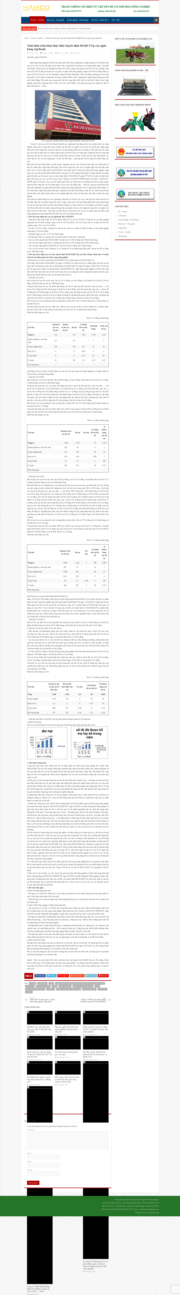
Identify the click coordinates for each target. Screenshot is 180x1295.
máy (54, 986)
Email (30, 1162)
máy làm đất (65, 986)
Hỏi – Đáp (116, 20)
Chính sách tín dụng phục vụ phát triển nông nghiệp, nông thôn (42, 1000)
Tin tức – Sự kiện (37, 20)
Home (26, 38)
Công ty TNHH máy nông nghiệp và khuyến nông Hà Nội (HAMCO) (93, 1000)
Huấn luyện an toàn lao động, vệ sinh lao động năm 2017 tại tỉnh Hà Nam (39, 1054)
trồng (29, 992)
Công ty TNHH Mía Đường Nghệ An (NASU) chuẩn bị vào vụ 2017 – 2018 (38, 1288)
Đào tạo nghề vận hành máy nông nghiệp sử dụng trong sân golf (66, 1029)
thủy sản (102, 989)
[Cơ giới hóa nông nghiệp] (37, 7)
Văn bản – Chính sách (99, 20)
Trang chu (26, 19)
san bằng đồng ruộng (35, 989)
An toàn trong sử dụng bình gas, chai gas (52, 28)
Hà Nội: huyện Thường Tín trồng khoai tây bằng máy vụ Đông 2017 (95, 1054)
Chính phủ (122, 216)
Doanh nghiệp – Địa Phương (77, 20)
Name (29, 1153)
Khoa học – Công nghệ (55, 20)
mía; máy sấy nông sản (83, 986)
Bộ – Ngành (123, 212)
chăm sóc (43, 983)
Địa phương (123, 236)
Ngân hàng (122, 228)
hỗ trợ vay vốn (43, 986)
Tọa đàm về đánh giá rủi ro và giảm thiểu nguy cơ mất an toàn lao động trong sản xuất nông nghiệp (95, 1265)
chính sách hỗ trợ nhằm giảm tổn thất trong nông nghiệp (80, 983)
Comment (31, 1130)
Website (30, 1170)
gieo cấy (30, 986)
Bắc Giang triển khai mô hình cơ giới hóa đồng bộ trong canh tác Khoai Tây (67, 1079)
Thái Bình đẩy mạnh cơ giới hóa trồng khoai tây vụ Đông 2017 (39, 1079)
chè (51, 983)
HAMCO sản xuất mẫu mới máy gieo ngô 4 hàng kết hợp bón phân (39, 1029)
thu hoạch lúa (90, 989)
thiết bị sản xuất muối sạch (68, 989)
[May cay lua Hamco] (107, 8)
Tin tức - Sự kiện (37, 38)
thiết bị (51, 989)
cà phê (32, 983)
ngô (97, 986)
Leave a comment (63, 53)
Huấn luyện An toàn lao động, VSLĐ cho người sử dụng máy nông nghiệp (95, 1029)
